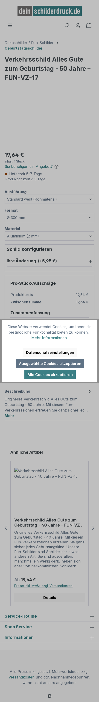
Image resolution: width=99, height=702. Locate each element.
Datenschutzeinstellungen (50, 352)
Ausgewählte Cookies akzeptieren (50, 363)
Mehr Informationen (49, 337)
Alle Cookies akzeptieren (50, 374)
